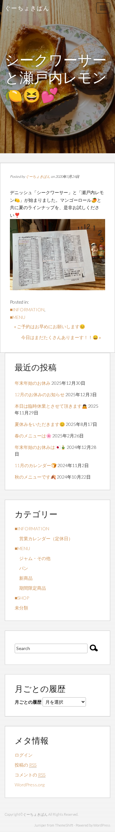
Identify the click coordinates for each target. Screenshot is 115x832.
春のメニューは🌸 (33, 435)
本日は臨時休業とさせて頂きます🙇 (51, 406)
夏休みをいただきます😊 (40, 424)
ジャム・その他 (32, 558)
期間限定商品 (30, 588)
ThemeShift (64, 825)
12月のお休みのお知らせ (40, 394)
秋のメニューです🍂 (35, 477)
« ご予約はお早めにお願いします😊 (49, 326)
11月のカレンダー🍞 (36, 465)
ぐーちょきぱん (27, 7)
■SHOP (22, 598)
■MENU (17, 317)
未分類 (21, 607)
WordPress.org (29, 784)
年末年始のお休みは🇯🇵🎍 (40, 447)
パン (21, 568)
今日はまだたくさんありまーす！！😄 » (61, 337)
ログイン (24, 755)
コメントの (30, 774)
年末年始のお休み (32, 383)
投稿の (25, 765)
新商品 (24, 578)
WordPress (101, 825)
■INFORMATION (27, 309)
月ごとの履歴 (28, 702)
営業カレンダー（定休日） (44, 538)
